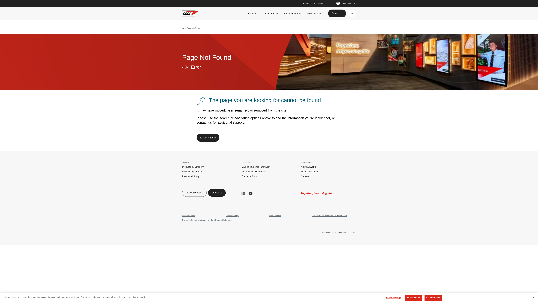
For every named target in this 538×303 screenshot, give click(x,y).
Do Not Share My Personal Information (329, 215)
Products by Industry (192, 171)
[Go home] (183, 28)
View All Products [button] (194, 192)
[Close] (533, 298)
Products (251, 13)
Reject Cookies (413, 297)
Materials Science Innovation (256, 167)
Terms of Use (275, 215)
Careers (321, 3)
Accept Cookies (433, 297)
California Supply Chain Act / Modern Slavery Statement (206, 220)
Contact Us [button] (337, 13)
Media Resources (309, 171)
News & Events (309, 3)
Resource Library (292, 13)
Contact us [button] (217, 192)
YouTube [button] (250, 193)
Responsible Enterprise (253, 171)
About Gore (312, 13)
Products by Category (193, 167)
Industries (270, 13)
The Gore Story (249, 176)
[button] (352, 13)
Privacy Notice (188, 215)
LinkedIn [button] (243, 193)
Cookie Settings (232, 215)
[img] (316, 193)
